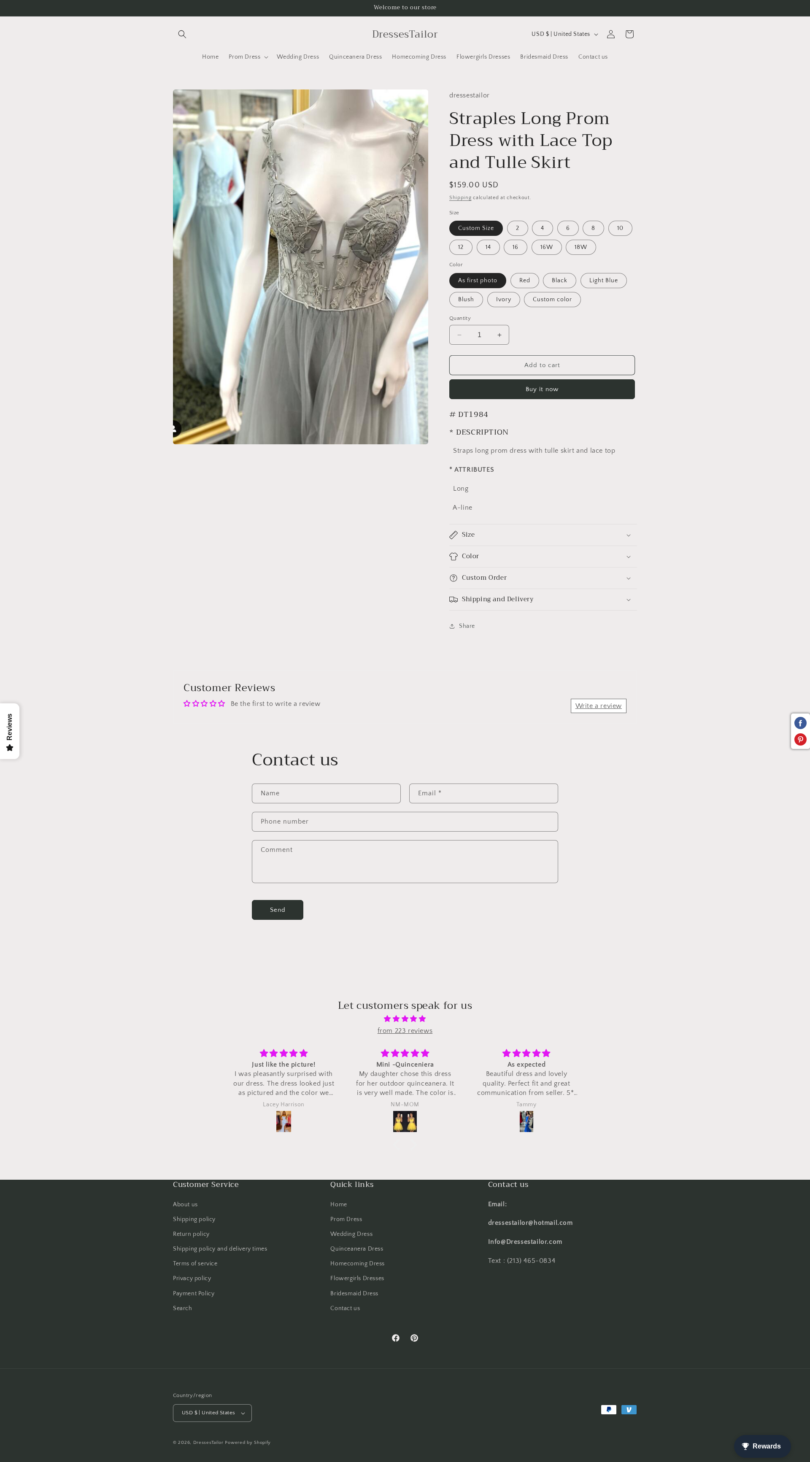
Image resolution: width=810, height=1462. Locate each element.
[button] (182, 34)
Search (182, 1308)
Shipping (460, 197)
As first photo (477, 280)
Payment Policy (193, 1293)
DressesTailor (208, 1442)
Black (559, 280)
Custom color (552, 299)
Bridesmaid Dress (354, 1293)
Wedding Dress (351, 1234)
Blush (466, 299)
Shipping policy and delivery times (220, 1249)
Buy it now (542, 389)
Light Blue (603, 280)
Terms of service (195, 1263)
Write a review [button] (598, 706)
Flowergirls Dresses (357, 1279)
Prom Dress (346, 1219)
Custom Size (476, 228)
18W (581, 247)
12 (461, 247)
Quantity (460, 318)
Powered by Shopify (248, 1442)
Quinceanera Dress (356, 1249)
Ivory (503, 299)
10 (620, 228)
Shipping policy (194, 1219)
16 (515, 247)
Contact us (345, 1308)
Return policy (191, 1234)
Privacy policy (192, 1279)
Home (338, 1204)
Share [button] (467, 626)
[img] (405, 1019)
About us (185, 1204)
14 (488, 247)
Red (524, 280)
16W (546, 247)
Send (278, 909)
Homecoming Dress (357, 1263)
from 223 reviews (405, 1031)
